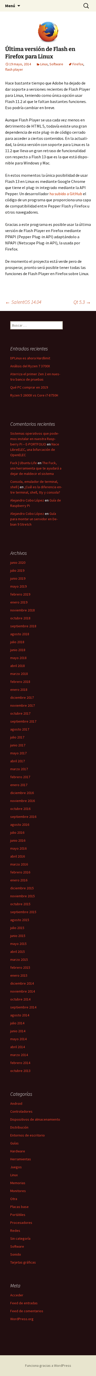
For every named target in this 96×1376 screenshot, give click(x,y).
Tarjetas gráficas (23, 1262)
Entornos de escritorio (27, 1135)
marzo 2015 (19, 959)
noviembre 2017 (22, 705)
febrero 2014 (20, 1062)
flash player (14, 69)
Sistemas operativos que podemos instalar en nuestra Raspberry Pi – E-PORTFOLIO (34, 438)
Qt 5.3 (82, 302)
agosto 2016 (19, 824)
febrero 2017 (20, 777)
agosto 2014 (19, 1015)
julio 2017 (17, 737)
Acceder (16, 1295)
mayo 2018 (18, 657)
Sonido (15, 1254)
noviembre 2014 (22, 991)
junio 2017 (17, 745)
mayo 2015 (18, 943)
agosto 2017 (19, 729)
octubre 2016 (20, 808)
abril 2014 (17, 1047)
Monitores (18, 1191)
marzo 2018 (19, 673)
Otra (13, 1198)
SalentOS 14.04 (23, 302)
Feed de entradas (24, 1303)
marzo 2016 (19, 864)
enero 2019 (18, 602)
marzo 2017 (19, 769)
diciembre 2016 (22, 792)
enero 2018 (18, 689)
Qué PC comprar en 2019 (29, 387)
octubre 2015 (20, 904)
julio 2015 (17, 927)
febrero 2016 (20, 872)
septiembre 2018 (23, 626)
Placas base (19, 1206)
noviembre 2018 (22, 610)
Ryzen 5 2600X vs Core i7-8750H (34, 395)
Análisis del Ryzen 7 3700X (30, 366)
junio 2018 (17, 650)
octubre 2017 (20, 713)
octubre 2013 (20, 1070)
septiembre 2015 (23, 912)
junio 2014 (17, 1031)
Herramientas (20, 1159)
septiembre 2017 (23, 721)
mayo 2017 (18, 753)
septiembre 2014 (23, 1007)
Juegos (16, 1167)
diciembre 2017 (22, 697)
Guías (14, 1143)
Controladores (21, 1111)
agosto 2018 (19, 634)
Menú (10, 5)
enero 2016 (18, 880)
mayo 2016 (18, 848)
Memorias (17, 1183)
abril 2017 (17, 761)
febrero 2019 (20, 594)
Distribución (19, 1127)
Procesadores (21, 1222)
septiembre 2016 (23, 816)
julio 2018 (17, 642)
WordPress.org (22, 1319)
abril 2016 (17, 856)
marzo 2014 (19, 1054)
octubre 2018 (20, 618)
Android (16, 1103)
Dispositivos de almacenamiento (35, 1119)
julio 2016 (17, 832)
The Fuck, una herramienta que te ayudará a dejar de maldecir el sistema (35, 468)
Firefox (77, 64)
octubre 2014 (20, 999)
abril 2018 (17, 665)
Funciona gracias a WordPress (48, 1365)
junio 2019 (17, 578)
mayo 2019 (18, 586)
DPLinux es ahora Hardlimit (30, 358)
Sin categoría (20, 1238)
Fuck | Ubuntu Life (23, 463)
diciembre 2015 (22, 888)
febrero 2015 (20, 967)
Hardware (17, 1151)
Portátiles (17, 1214)
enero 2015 (18, 975)
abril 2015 (17, 951)
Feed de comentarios (26, 1311)
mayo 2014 (18, 1039)
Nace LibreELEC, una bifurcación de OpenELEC (34, 449)
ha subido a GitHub (65, 193)
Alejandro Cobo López (27, 500)
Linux (44, 64)
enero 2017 (18, 785)
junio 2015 (17, 935)
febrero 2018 (20, 681)
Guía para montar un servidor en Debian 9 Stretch (34, 519)
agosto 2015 (19, 920)
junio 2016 (17, 840)
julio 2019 (17, 570)
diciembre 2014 (22, 983)
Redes (15, 1230)
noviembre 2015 (22, 896)
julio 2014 (17, 1023)
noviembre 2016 (22, 800)
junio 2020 (17, 562)
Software (56, 64)
